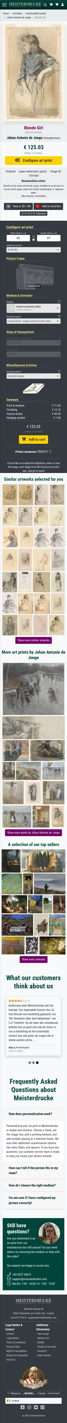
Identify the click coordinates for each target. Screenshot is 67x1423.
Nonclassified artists (36, 13)
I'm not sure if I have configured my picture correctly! (32, 1200)
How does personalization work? (30, 1114)
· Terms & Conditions (15, 1342)
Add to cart (35, 439)
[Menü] (4, 4)
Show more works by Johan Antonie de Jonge (33, 832)
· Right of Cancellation (16, 1351)
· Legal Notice (12, 1338)
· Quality (40, 1342)
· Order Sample (43, 1355)
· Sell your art (42, 1338)
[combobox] (33, 249)
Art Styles (17, 13)
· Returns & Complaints (16, 1355)
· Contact (9, 1333)
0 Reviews (41, 213)
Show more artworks (33, 959)
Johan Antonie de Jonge (19, 17)
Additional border (14, 245)
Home (6, 13)
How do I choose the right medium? (32, 1185)
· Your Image (42, 1333)
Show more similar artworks (33, 640)
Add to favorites (50, 206)
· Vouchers (41, 1351)
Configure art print (36, 160)
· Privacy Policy (12, 1346)
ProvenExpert (22, 1047)
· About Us (10, 1359)
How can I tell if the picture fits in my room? (33, 1170)
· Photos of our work (46, 1346)
